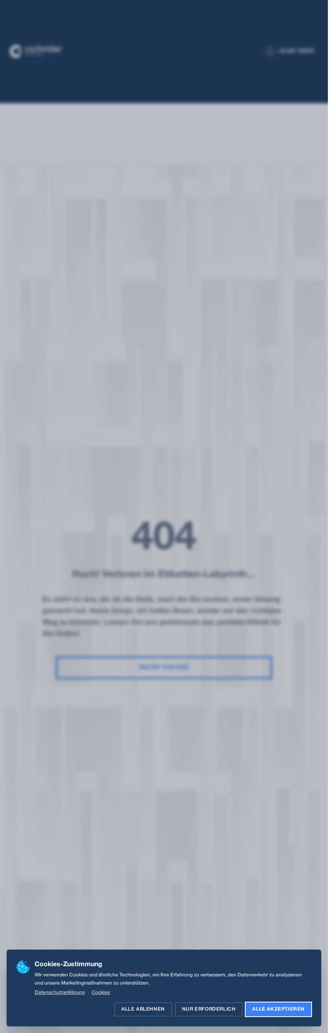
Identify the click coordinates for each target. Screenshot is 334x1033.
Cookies (101, 992)
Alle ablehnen (143, 1009)
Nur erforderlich (209, 1009)
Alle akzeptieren (278, 1009)
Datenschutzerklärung (60, 992)
